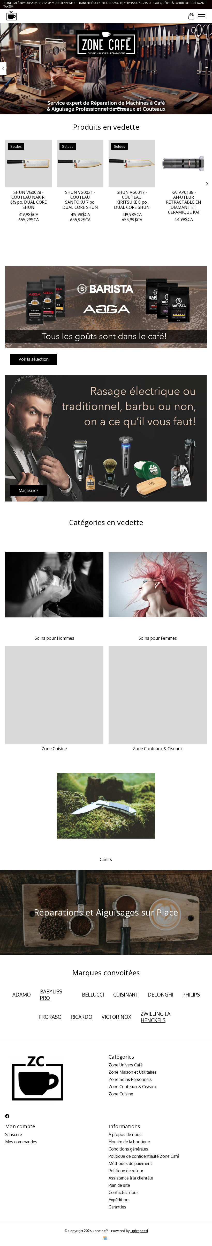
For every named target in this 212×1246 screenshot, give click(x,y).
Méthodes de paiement (130, 1163)
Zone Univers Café (126, 1064)
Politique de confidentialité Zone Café (144, 1156)
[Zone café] (11, 16)
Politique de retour (126, 1170)
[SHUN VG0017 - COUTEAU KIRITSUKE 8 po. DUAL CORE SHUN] (132, 163)
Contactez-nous (124, 1192)
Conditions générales (128, 1149)
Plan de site (119, 1185)
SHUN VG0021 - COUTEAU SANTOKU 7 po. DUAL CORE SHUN (80, 199)
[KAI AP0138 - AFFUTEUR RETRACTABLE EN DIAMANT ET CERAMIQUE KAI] (183, 163)
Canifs (106, 859)
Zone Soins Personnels (130, 1079)
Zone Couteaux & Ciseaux (158, 748)
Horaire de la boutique (129, 1141)
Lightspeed (139, 1230)
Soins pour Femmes (158, 638)
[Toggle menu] (201, 16)
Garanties (117, 1207)
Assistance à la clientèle (131, 1178)
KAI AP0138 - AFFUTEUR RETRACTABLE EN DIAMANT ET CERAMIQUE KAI (183, 202)
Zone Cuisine (54, 748)
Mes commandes (21, 1141)
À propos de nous (125, 1134)
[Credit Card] (105, 1238)
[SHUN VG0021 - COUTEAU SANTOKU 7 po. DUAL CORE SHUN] (80, 163)
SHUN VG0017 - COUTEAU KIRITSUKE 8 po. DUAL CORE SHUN (132, 199)
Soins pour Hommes (54, 638)
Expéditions (120, 1199)
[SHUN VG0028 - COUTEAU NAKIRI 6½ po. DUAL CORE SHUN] (28, 163)
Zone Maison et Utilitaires (133, 1072)
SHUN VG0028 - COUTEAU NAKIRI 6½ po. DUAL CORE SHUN (28, 199)
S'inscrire (13, 1134)
